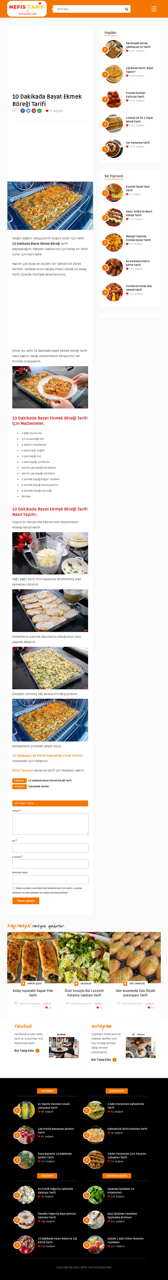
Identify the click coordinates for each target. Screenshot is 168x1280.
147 (131, 293)
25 (152, 1007)
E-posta (17, 857)
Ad (14, 841)
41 (112, 1111)
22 (101, 1007)
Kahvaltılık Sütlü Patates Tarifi (127, 1129)
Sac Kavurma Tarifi (138, 142)
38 (112, 1133)
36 (49, 1007)
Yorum (16, 811)
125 (131, 244)
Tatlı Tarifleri (137, 983)
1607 (132, 51)
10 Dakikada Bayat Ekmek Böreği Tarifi (50, 780)
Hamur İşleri (34, 983)
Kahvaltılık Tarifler (38, 786)
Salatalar (86, 983)
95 (130, 194)
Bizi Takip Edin (24, 1051)
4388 (132, 75)
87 (42, 1136)
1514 (132, 125)
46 (42, 1196)
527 (112, 1221)
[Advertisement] (50, 56)
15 (50, 111)
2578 (132, 146)
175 (131, 269)
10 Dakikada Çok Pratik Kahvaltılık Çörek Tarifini (47, 756)
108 (43, 1221)
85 (42, 1111)
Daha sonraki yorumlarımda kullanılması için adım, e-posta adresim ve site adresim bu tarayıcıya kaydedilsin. (47, 890)
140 (131, 219)
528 (112, 1196)
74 (112, 1161)
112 (43, 1161)
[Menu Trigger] (154, 8)
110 (43, 1246)
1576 (132, 100)
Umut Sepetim (23, 770)
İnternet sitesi (20, 872)
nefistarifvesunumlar (29, 1004)
